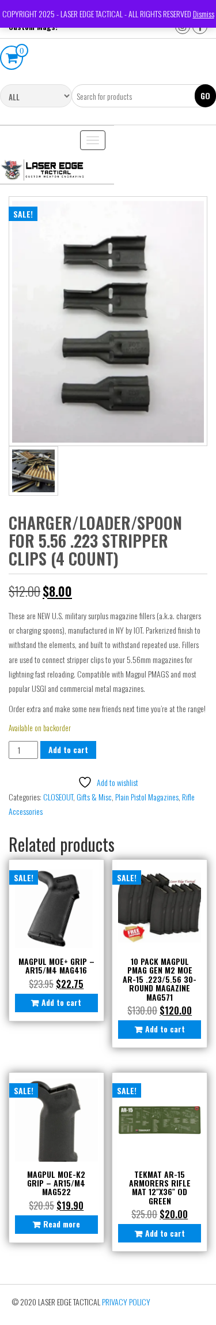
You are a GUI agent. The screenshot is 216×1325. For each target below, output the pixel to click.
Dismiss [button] (203, 14)
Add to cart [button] (61, 1002)
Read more (61, 1224)
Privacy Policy (126, 1302)
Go (205, 95)
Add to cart (68, 749)
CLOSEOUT (58, 797)
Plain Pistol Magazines (147, 797)
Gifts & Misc (94, 797)
